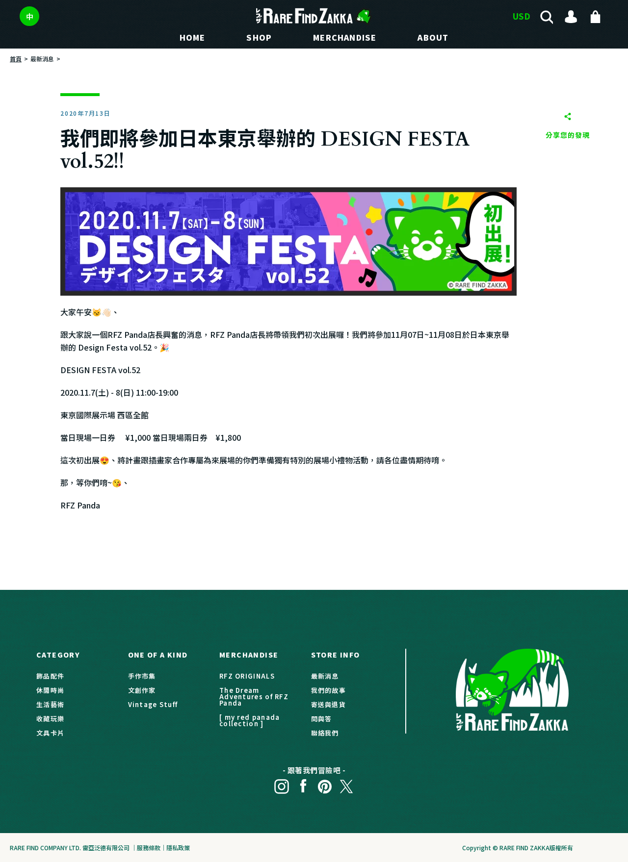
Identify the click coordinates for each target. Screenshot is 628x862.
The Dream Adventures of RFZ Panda (253, 696)
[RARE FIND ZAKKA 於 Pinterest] (324, 783)
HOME (193, 37)
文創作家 (142, 690)
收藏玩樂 (50, 718)
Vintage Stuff (153, 704)
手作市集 (142, 676)
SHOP (259, 37)
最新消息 (42, 58)
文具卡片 (50, 733)
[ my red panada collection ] (249, 720)
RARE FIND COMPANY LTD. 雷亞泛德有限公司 (70, 847)
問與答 (321, 718)
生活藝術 (50, 704)
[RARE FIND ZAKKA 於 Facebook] (303, 783)
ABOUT (433, 37)
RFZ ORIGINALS (247, 676)
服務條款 (148, 847)
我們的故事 (328, 690)
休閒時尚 (50, 690)
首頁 (16, 58)
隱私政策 (178, 847)
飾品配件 (50, 676)
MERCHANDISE (344, 37)
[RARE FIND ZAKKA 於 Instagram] (281, 783)
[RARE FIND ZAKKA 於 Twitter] (346, 783)
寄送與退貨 (328, 704)
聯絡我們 (325, 733)
